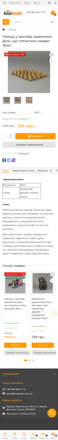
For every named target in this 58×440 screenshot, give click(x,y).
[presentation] (3, 313)
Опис (5, 170)
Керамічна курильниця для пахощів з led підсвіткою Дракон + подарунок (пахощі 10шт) (41, 309)
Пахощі (12, 29)
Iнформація (10, 373)
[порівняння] (51, 61)
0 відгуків (23, 153)
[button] (25, 360)
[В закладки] (51, 55)
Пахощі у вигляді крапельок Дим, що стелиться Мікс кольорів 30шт (15, 304)
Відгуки (45, 170)
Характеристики (23, 170)
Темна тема (15, 3)
